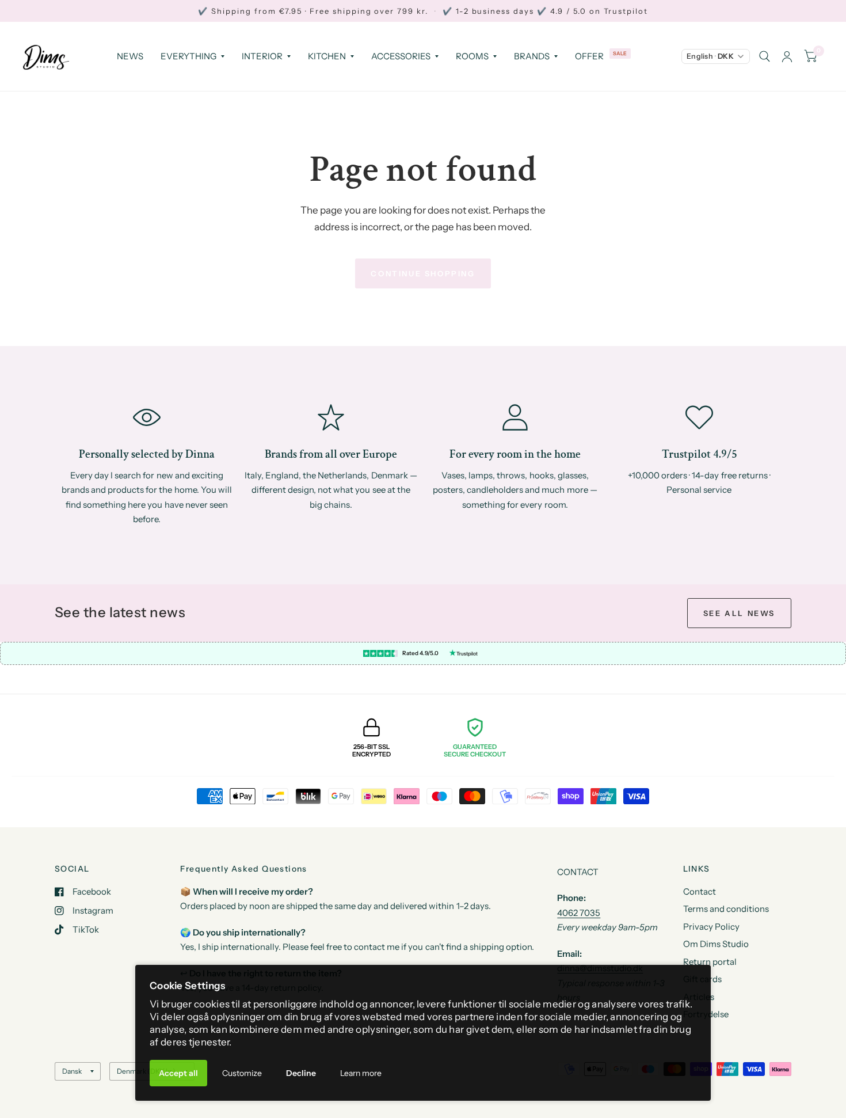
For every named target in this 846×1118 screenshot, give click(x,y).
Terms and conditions (726, 908)
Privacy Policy (711, 926)
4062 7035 (578, 912)
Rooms (472, 56)
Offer (589, 56)
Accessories (400, 56)
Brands (532, 56)
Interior (262, 56)
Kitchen (327, 56)
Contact (699, 891)
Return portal (710, 961)
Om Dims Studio (716, 943)
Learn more (361, 1073)
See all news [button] (739, 613)
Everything (188, 56)
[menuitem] (130, 56)
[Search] (764, 56)
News (130, 56)
